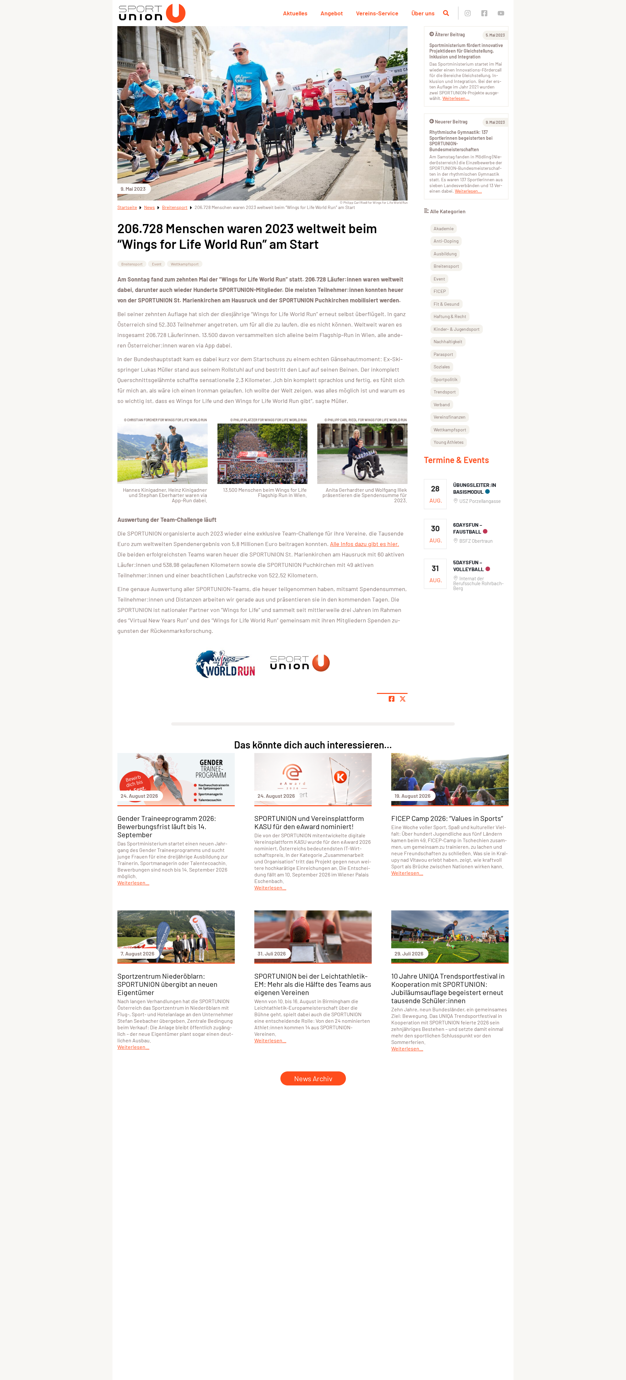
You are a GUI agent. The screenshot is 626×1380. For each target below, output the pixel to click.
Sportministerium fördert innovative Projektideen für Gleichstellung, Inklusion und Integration (466, 50)
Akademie (444, 228)
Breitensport (174, 207)
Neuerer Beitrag (451, 121)
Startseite (127, 207)
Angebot (331, 13)
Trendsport (445, 391)
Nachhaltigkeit (448, 341)
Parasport (443, 354)
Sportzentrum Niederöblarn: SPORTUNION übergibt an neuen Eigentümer (167, 983)
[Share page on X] (403, 699)
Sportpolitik (445, 379)
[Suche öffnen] (446, 13)
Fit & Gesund (446, 304)
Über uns (423, 13)
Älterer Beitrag (450, 34)
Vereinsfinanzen (450, 417)
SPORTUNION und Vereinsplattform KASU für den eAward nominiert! (309, 822)
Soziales (442, 366)
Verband (442, 404)
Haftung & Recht (450, 316)
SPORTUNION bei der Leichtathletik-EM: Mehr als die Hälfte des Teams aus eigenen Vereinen (312, 983)
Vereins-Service (377, 13)
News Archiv (313, 1078)
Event (156, 264)
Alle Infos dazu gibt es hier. (364, 543)
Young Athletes (449, 442)
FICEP (440, 291)
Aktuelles (295, 13)
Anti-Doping (446, 241)
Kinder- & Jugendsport (457, 329)
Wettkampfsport (185, 264)
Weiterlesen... (456, 98)
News (149, 207)
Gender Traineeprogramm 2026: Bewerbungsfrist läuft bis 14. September (166, 826)
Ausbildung (445, 253)
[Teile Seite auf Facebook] (391, 699)
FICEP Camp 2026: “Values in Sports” (447, 818)
